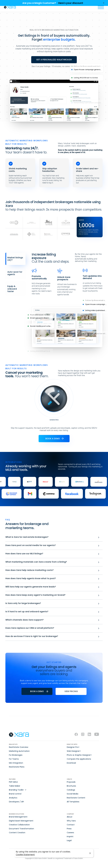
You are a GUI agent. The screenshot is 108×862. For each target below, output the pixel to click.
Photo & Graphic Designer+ (79, 755)
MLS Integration (16, 763)
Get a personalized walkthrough (54, 59)
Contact (71, 824)
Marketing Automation (19, 751)
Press (69, 828)
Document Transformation (21, 828)
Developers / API (16, 801)
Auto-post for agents (14, 273)
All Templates (73, 801)
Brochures (71, 786)
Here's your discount (70, 3)
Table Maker (14, 786)
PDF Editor (13, 782)
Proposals (71, 782)
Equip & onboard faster (12, 289)
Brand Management (18, 816)
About (69, 816)
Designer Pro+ (73, 747)
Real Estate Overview (18, 747)
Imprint (70, 836)
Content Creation (17, 832)
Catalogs (71, 790)
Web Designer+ (74, 751)
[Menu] (100, 7)
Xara (10, 7)
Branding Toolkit (16, 790)
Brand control (15, 793)
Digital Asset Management (21, 820)
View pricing (71, 691)
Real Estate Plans (16, 767)
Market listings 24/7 (15, 259)
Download (71, 763)
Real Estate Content (76, 797)
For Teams (14, 759)
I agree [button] (90, 853)
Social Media (72, 793)
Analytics (13, 797)
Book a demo (52, 438)
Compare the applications (79, 759)
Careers (70, 832)
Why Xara (71, 820)
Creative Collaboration (19, 824)
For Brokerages (15, 755)
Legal (69, 840)
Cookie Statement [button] (25, 854)
